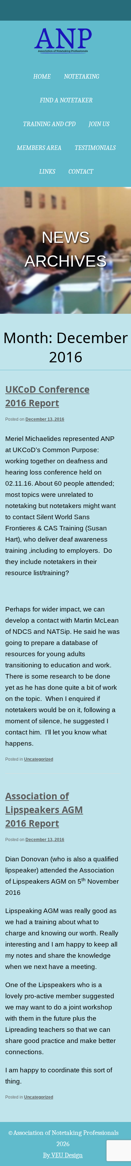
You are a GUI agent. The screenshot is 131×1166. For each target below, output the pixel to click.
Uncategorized (38, 759)
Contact (80, 171)
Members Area (39, 148)
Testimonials (95, 148)
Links (47, 171)
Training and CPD (49, 124)
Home (42, 76)
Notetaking (81, 76)
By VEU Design (63, 1155)
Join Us (99, 124)
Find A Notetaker (66, 100)
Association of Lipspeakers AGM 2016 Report (44, 810)
